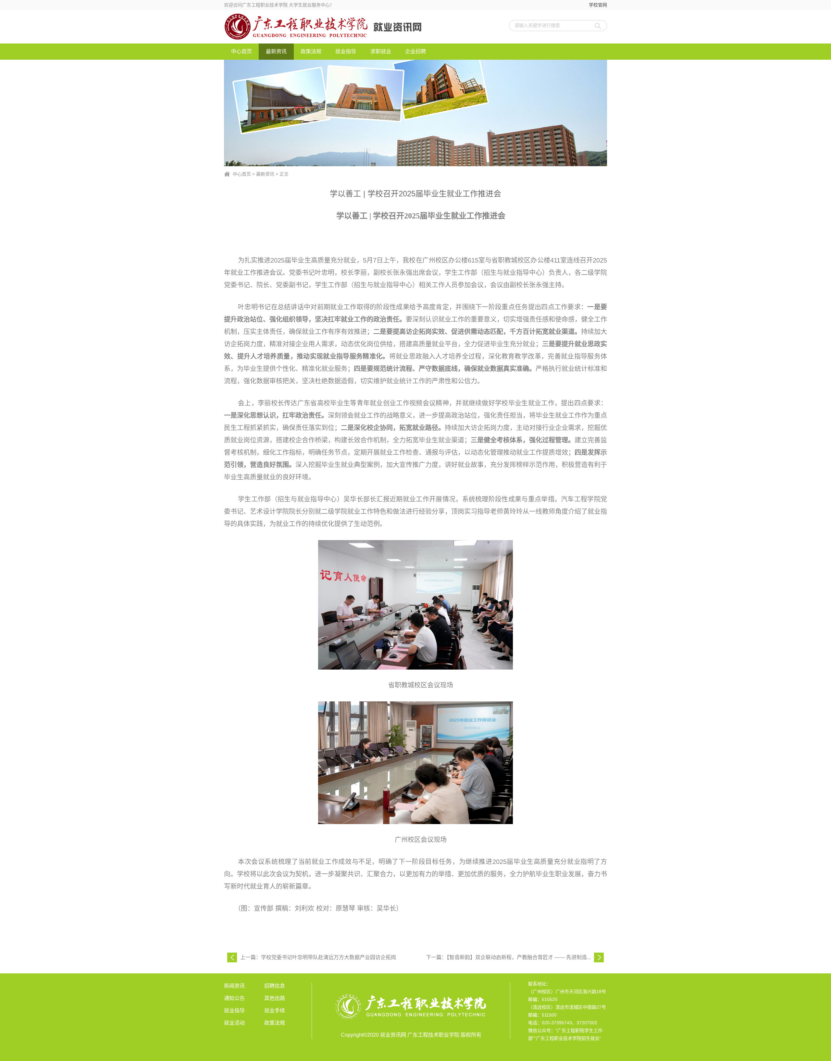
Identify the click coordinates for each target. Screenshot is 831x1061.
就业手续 (274, 1010)
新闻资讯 (234, 986)
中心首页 (241, 51)
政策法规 (311, 51)
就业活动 (234, 1023)
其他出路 (274, 998)
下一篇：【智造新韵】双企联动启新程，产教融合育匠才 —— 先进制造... (508, 957)
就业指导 (345, 51)
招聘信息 (274, 986)
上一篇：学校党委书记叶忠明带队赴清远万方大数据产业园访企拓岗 (318, 957)
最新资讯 (276, 51)
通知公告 (234, 998)
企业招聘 (415, 51)
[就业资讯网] (330, 26)
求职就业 (380, 51)
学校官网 (598, 4)
